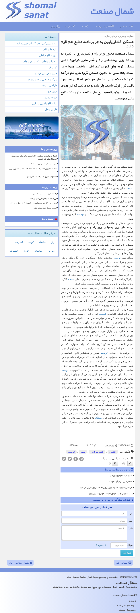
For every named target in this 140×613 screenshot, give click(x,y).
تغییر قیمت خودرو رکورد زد (120, 475)
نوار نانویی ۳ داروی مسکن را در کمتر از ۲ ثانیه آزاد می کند (33, 203)
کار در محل (51, 109)
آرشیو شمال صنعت (127, 610)
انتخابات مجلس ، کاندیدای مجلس (39, 61)
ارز (53, 241)
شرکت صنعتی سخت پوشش (42, 79)
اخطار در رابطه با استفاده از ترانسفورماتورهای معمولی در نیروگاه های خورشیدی (34, 157)
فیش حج (52, 91)
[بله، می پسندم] (130, 463)
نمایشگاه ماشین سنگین (44, 103)
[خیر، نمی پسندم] (115, 463)
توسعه (129, 188)
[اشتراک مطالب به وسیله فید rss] (64, 458)
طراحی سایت (49, 85)
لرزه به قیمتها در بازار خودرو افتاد (43, 198)
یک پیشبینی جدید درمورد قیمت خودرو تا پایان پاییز (110, 493)
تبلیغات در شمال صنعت (125, 605)
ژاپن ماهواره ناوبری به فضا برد (44, 194)
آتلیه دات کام (50, 49)
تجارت (19, 241)
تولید (31, 241)
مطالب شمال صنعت (102, 26)
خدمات (14, 250)
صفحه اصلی (125, 26)
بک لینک (53, 67)
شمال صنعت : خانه (19, 562)
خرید (26, 250)
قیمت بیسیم (50, 97)
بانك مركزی (97, 451)
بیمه (83, 451)
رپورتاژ (54, 26)
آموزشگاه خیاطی (48, 55)
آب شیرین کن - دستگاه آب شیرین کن (37, 43)
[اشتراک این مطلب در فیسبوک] (75, 458)
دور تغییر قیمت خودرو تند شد (44, 164)
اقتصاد (71, 279)
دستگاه (98, 417)
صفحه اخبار (122, 562)
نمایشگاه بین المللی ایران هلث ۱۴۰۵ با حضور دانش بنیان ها (33, 170)
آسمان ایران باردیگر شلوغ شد (119, 481)
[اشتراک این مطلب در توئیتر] (69, 458)
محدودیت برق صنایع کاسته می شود (41, 176)
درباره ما (132, 601)
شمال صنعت (112, 11)
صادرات (69, 26)
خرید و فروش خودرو (46, 73)
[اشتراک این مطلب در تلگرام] (81, 458)
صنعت (83, 26)
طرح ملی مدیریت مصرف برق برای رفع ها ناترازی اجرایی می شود (105, 487)
